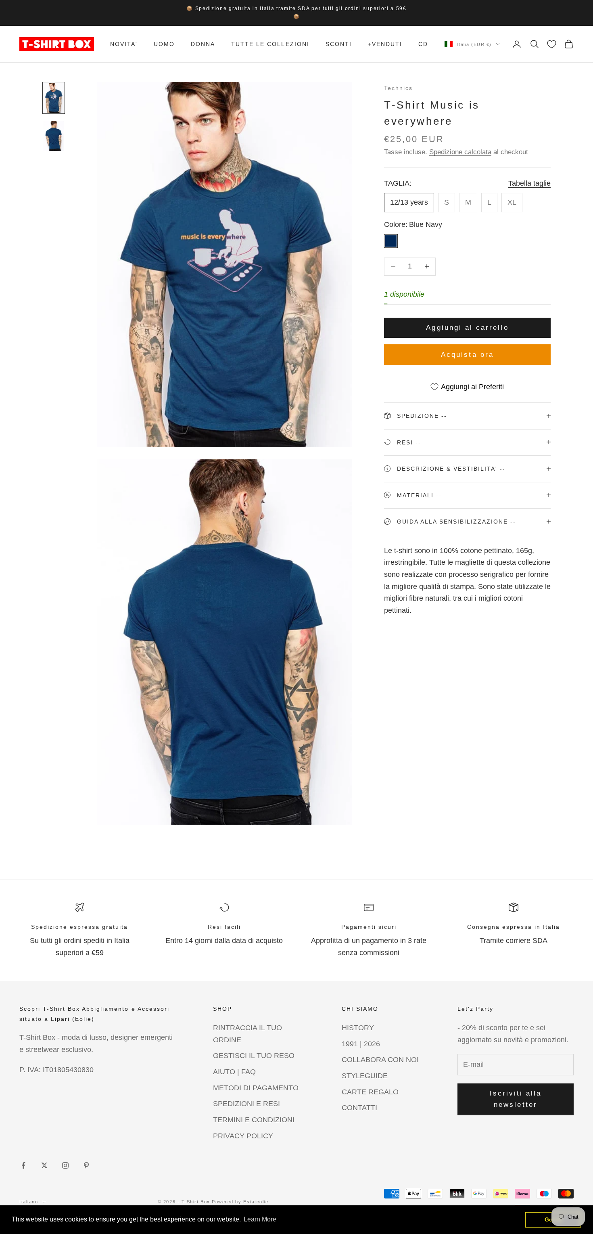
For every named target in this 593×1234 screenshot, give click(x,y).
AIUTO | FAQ (234, 1072)
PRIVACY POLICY (243, 1136)
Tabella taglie (529, 183)
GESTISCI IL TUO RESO (253, 1056)
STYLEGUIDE (365, 1076)
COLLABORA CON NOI (380, 1060)
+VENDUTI (385, 44)
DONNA (203, 44)
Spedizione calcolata (460, 151)
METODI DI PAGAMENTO (256, 1088)
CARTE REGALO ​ (371, 1092)
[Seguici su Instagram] (65, 1165)
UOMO (164, 44)
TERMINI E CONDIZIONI (253, 1120)
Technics (398, 88)
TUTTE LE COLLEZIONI (270, 44)
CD (423, 44)
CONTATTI (359, 1108)
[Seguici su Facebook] (23, 1165)
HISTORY (358, 1028)
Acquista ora (467, 354)
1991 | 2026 (361, 1044)
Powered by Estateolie (240, 1201)
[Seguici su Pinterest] (86, 1165)
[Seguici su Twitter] (44, 1165)
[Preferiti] (551, 44)
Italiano (28, 1201)
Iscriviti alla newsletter (516, 1098)
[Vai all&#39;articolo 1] (53, 98)
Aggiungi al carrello (467, 327)
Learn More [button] (260, 1219)
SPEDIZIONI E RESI (246, 1104)
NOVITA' (124, 44)
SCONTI (339, 44)
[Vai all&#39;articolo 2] (53, 136)
